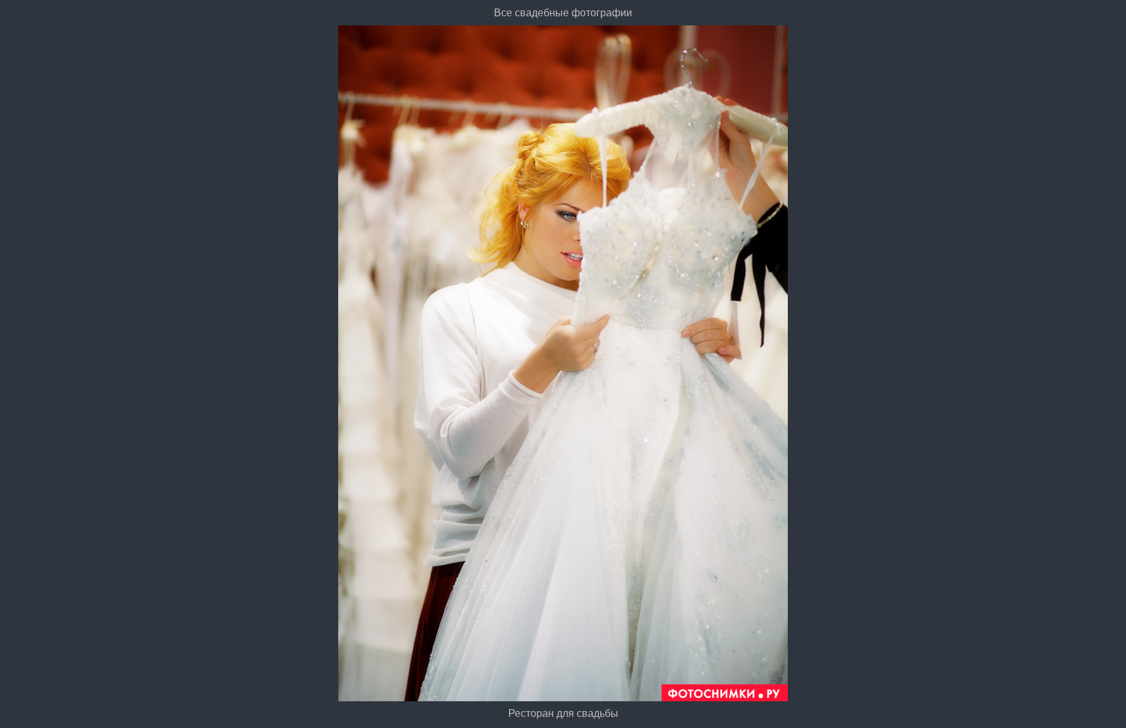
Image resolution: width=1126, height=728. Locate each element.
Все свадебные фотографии (563, 12)
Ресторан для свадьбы (563, 713)
